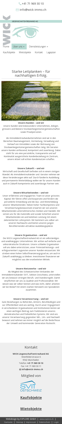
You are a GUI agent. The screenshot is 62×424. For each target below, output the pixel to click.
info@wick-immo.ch (33, 10)
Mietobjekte (31, 408)
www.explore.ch (47, 419)
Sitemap (20, 422)
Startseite (8, 422)
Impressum (31, 422)
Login (56, 422)
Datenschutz (44, 422)
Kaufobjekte (31, 397)
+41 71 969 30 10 (33, 4)
